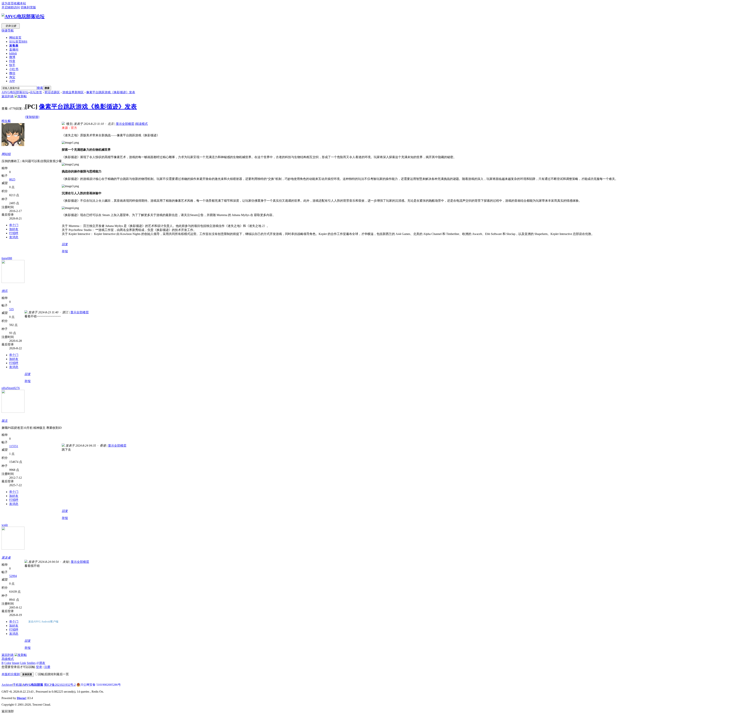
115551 (13, 446)
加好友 (13, 229)
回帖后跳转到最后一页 (53, 674)
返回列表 (8, 96)
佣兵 (5, 290)
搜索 (40, 87)
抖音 (12, 61)
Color (7, 663)
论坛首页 (18, 41)
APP (12, 81)
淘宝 (12, 77)
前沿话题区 (52, 92)
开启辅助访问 (11, 7)
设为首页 (8, 3)
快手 (12, 65)
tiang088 (7, 258)
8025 (12, 179)
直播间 (13, 49)
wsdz (5, 524)
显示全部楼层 (125, 123)
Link (23, 663)
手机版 (17, 684)
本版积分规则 (11, 674)
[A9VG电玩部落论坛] (23, 16)
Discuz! (21, 698)
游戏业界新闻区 (73, 92)
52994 (13, 576)
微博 (12, 57)
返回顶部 (8, 711)
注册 (47, 667)
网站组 (6, 154)
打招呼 (13, 233)
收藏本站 (20, 3)
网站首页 (15, 37)
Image (15, 663)
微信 (12, 73)
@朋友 (40, 663)
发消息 (13, 237)
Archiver (7, 684)
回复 (65, 244)
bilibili (13, 53)
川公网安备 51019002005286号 (100, 684)
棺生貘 (6, 121)
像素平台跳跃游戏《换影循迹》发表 (110, 92)
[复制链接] (32, 117)
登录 (39, 667)
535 (11, 309)
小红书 (13, 69)
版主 (5, 420)
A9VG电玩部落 (33, 684)
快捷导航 (8, 30)
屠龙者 (6, 557)
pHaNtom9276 (11, 388)
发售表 (13, 45)
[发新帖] (21, 96)
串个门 (13, 225)
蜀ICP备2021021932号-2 (60, 684)
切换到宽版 (28, 7)
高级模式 (8, 659)
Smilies (31, 663)
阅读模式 (142, 123)
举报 (65, 251)
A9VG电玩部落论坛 (15, 92)
